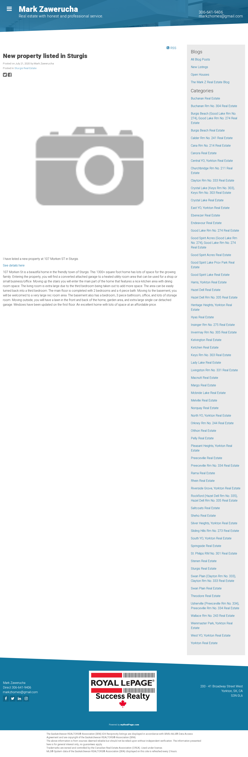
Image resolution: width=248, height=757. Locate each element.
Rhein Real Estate (203, 480)
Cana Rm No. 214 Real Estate (211, 145)
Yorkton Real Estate (204, 643)
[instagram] (26, 698)
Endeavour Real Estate (206, 223)
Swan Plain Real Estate (206, 588)
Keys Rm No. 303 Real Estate (211, 355)
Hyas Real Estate (202, 317)
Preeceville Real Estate (206, 458)
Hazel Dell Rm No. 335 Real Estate (214, 297)
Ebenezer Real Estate (205, 215)
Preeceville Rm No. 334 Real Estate (215, 465)
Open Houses (200, 74)
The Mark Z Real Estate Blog (210, 82)
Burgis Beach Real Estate (208, 130)
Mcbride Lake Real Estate (208, 393)
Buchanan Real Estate (205, 98)
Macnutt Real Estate (204, 377)
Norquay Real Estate (205, 408)
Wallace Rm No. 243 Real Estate (213, 615)
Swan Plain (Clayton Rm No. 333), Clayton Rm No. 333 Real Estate (213, 578)
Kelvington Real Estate (206, 340)
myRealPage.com (129, 724)
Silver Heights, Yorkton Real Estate (214, 523)
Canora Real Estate (204, 153)
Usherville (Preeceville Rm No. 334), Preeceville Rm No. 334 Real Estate (215, 606)
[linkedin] (19, 698)
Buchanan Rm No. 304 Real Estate (214, 106)
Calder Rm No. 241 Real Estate (212, 138)
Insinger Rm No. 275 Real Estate (213, 325)
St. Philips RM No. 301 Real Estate (214, 553)
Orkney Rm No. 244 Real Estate (212, 423)
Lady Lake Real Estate (206, 362)
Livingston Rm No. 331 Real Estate (214, 370)
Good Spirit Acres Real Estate (211, 255)
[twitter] (13, 698)
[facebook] (6, 698)
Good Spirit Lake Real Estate (210, 275)
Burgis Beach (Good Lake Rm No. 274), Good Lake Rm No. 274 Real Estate (214, 118)
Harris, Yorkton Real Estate (209, 282)
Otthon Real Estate (203, 430)
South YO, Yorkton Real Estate (211, 538)
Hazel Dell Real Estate (205, 290)
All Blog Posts (200, 59)
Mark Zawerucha (48, 9)
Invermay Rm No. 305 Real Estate (214, 332)
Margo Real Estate (203, 385)
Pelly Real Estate (202, 438)
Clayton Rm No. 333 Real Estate (212, 180)
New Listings (199, 67)
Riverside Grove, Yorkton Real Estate (215, 488)
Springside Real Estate (206, 546)
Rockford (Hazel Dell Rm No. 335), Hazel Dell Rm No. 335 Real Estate (214, 498)
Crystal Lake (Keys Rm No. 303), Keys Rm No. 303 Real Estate (213, 190)
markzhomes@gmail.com (221, 16)
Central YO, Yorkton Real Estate (212, 160)
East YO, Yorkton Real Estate (210, 208)
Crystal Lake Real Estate (207, 200)
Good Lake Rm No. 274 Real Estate (215, 230)
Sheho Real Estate (203, 515)
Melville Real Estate (204, 400)
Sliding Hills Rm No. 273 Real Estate (215, 531)
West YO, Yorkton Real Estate (211, 635)
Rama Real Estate (203, 473)
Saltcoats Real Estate (205, 508)
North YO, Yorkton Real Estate (211, 415)
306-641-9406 (211, 12)
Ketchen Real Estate (205, 347)
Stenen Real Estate (204, 561)
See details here (14, 265)
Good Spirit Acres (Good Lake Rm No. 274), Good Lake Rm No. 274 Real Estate (214, 243)
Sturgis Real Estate (25, 68)
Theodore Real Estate (205, 596)
